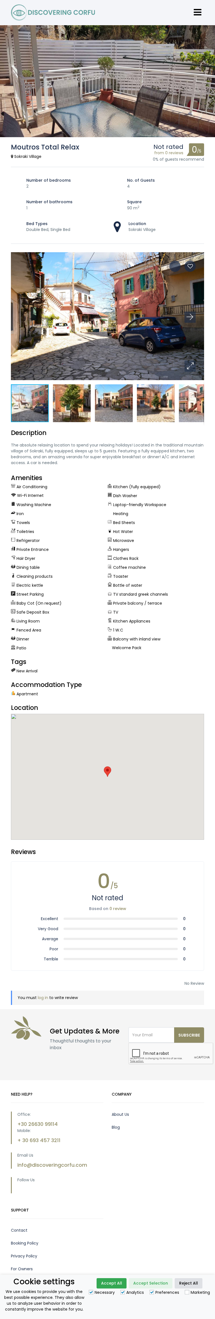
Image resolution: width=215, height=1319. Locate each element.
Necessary (105, 1292)
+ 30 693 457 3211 (38, 1140)
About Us (120, 1114)
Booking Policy (24, 1243)
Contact (19, 1230)
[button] (190, 366)
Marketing (200, 1292)
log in (43, 997)
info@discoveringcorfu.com (52, 1164)
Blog (116, 1127)
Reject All (188, 1283)
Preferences (167, 1292)
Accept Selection (150, 1283)
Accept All (111, 1283)
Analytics (135, 1292)
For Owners (22, 1269)
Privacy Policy (24, 1256)
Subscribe (189, 1035)
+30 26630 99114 (37, 1124)
